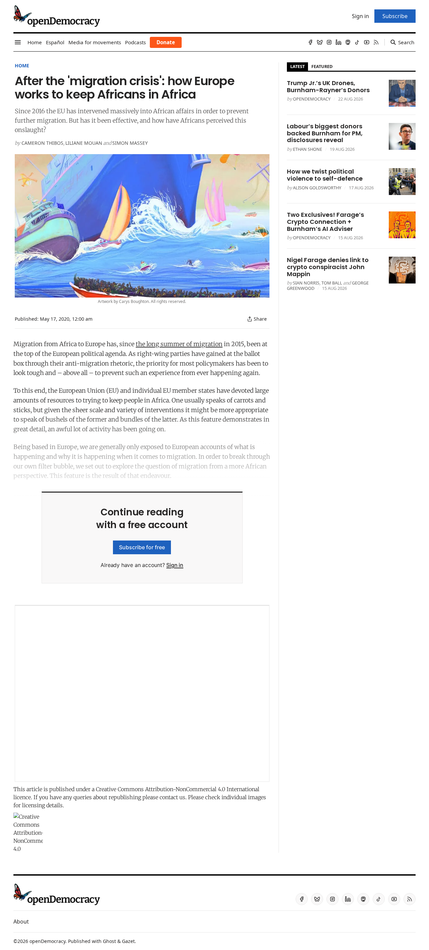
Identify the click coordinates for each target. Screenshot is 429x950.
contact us (172, 797)
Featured (321, 66)
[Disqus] (142, 693)
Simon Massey (130, 143)
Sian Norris (306, 283)
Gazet (128, 941)
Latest (297, 66)
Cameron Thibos (42, 143)
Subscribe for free (142, 547)
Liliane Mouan (83, 143)
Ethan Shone (307, 149)
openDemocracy (311, 99)
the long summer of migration (179, 344)
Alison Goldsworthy (317, 188)
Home (22, 65)
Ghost (109, 941)
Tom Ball (331, 283)
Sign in (174, 565)
